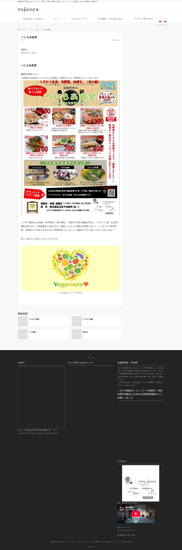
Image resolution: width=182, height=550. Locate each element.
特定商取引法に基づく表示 (126, 535)
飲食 (34, 52)
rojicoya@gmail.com (128, 530)
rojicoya (28, 8)
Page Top (91, 357)
